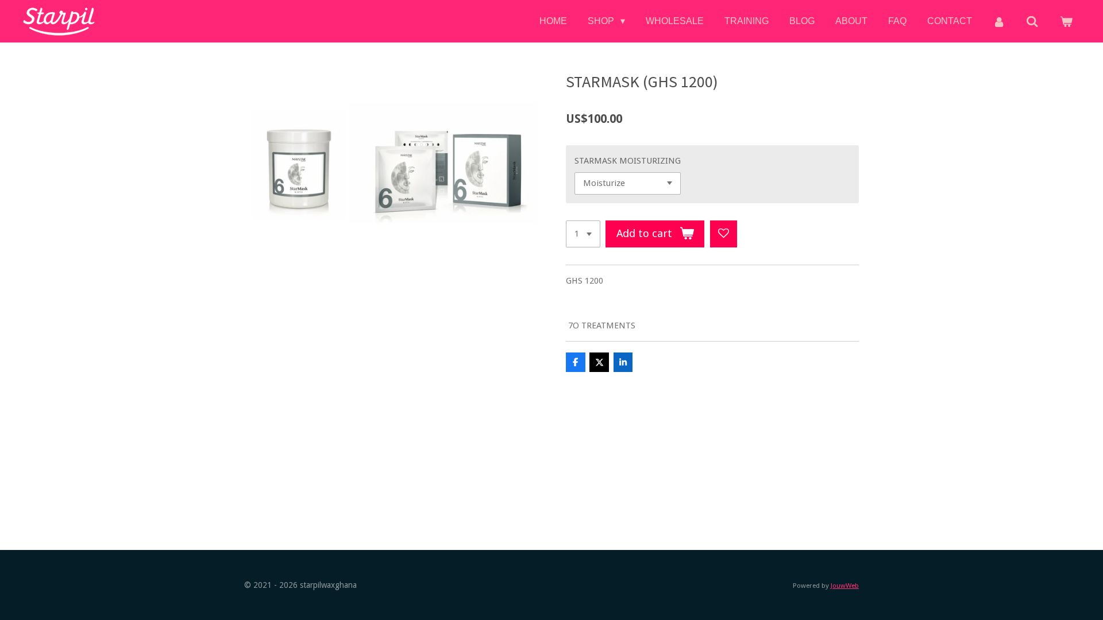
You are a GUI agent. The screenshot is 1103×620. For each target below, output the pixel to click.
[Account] (999, 21)
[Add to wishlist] (723, 233)
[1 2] (583, 233)
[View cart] (1066, 21)
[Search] (1032, 21)
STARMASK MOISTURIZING (627, 161)
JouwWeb (845, 586)
